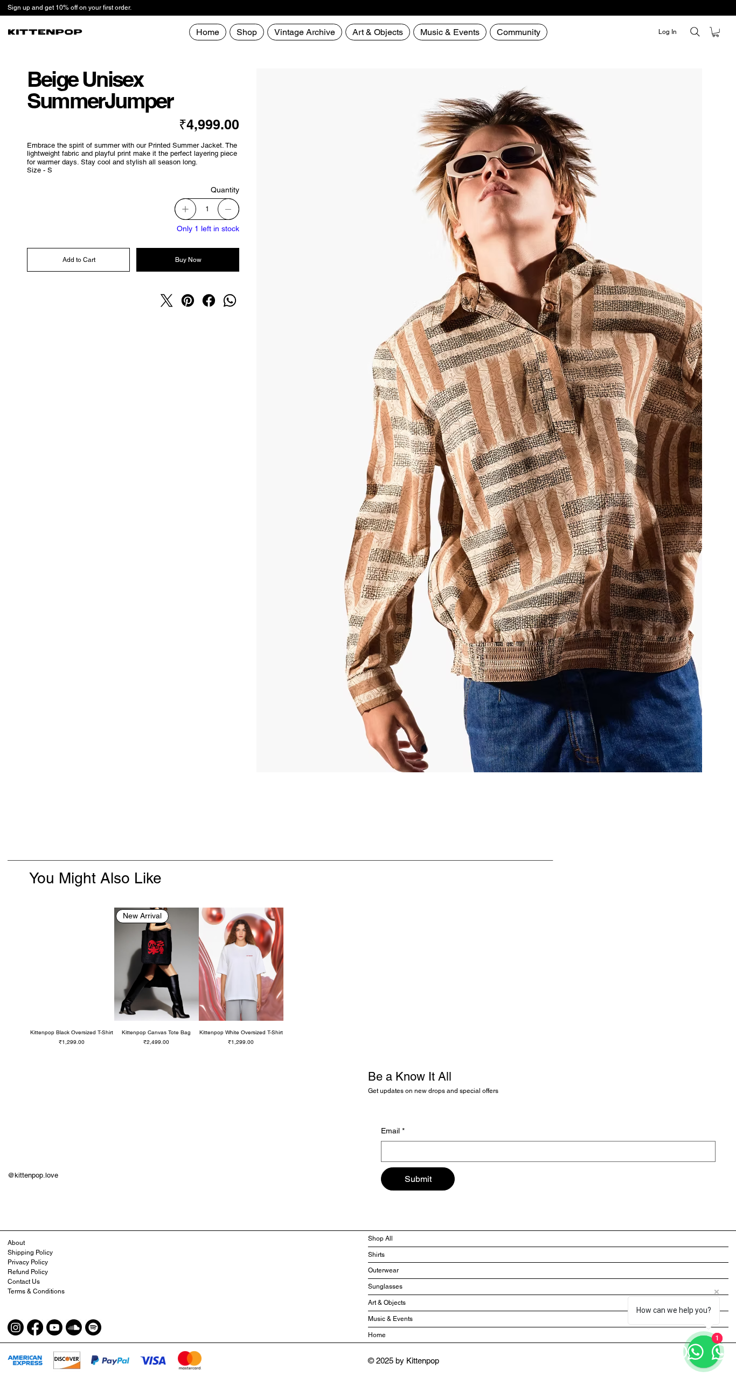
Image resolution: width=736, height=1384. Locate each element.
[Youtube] (54, 1327)
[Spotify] (93, 1327)
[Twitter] (166, 300)
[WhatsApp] (229, 300)
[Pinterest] (187, 300)
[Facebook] (208, 300)
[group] (368, 977)
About (16, 1243)
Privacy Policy (28, 1262)
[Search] (695, 31)
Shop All (380, 1238)
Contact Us (24, 1281)
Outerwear (383, 1270)
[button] (518, 32)
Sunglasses (385, 1286)
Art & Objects (387, 1302)
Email (393, 1130)
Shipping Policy (30, 1252)
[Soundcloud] (74, 1327)
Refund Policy (28, 1272)
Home (377, 1335)
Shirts (376, 1254)
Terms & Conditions (36, 1291)
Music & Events (390, 1319)
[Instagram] (16, 1327)
